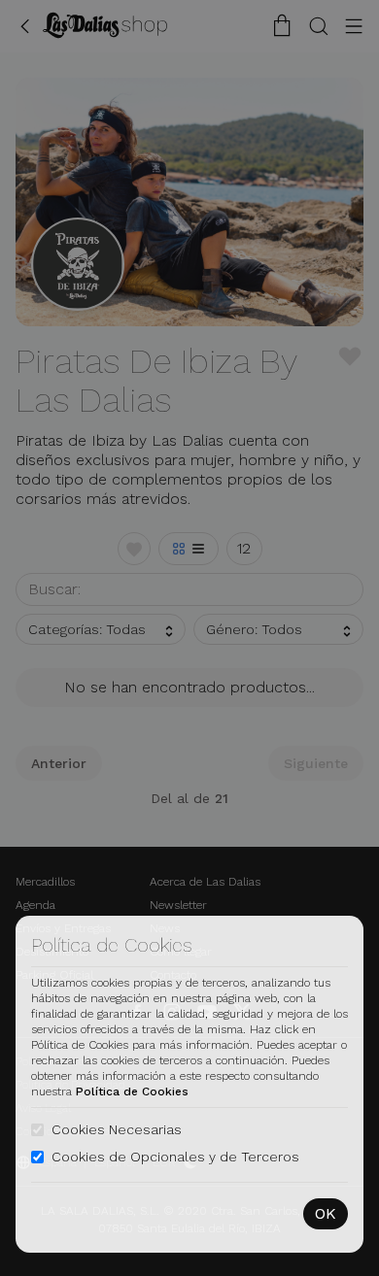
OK (325, 1213)
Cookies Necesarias (117, 1129)
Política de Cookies (132, 1091)
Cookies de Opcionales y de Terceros (175, 1156)
